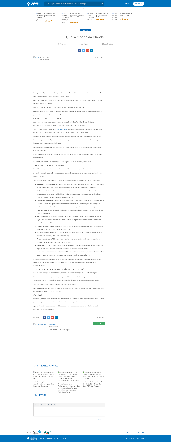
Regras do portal (52, 438)
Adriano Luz (44, 57)
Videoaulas (71, 9)
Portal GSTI (33, 4)
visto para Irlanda (61, 129)
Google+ (87, 50)
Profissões (82, 9)
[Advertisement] (69, 77)
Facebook (79, 50)
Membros (104, 9)
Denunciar (101, 317)
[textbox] (69, 411)
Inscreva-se (138, 4)
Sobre (42, 438)
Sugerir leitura (108, 44)
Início (46, 9)
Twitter (83, 50)
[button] (35, 404)
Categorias (32, 9)
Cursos (61, 9)
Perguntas (114, 9)
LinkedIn (91, 50)
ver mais (133, 27)
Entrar (127, 4)
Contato (64, 438)
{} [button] (54, 404)
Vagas (54, 9)
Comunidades (93, 9)
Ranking (124, 9)
